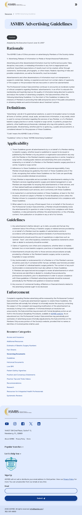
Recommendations (14, 383)
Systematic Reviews (14, 396)
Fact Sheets (11, 350)
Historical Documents (15, 362)
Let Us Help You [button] (12, 453)
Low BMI (10, 366)
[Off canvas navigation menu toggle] (76, 4)
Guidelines (11, 358)
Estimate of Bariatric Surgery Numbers (21, 346)
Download (12, 37)
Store (28, 439)
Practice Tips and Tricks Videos (19, 379)
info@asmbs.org (36, 509)
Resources (8, 14)
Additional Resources (15, 341)
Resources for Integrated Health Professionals (25, 391)
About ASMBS (9, 439)
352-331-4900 (10, 512)
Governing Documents (16, 354)
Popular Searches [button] (13, 446)
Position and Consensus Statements (21, 375)
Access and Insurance (15, 337)
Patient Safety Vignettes (16, 371)
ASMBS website (57, 314)
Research (10, 387)
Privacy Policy (20, 439)
